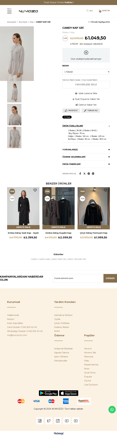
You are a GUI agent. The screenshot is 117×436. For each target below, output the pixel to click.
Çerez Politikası (61, 323)
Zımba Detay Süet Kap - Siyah (23, 233)
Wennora (88, 356)
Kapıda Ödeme (61, 352)
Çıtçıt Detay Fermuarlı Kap (93, 233)
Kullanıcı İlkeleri (61, 327)
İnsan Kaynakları (15, 323)
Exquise (88, 376)
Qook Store (90, 372)
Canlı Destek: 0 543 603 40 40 (22, 327)
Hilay (86, 360)
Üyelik (57, 319)
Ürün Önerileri (71, 164)
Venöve (88, 348)
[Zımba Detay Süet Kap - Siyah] (23, 208)
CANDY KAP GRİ (58, 259)
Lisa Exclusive (91, 384)
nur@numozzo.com (17, 335)
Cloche (87, 380)
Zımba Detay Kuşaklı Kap (58, 233)
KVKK (57, 331)
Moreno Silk (90, 352)
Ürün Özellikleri (72, 126)
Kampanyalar (60, 360)
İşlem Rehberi (61, 356)
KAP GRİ (82, 259)
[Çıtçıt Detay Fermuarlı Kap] (93, 208)
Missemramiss (91, 364)
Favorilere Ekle (35, 190)
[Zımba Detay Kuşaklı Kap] (58, 208)
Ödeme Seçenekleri (73, 157)
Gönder (110, 278)
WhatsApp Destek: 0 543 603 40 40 (25, 331)
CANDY (34, 259)
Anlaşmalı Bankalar (63, 348)
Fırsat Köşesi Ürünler (58, 2)
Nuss (86, 368)
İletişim (10, 319)
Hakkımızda (13, 315)
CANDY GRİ (72, 259)
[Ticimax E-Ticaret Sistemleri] (59, 433)
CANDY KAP (44, 259)
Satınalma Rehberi (63, 315)
